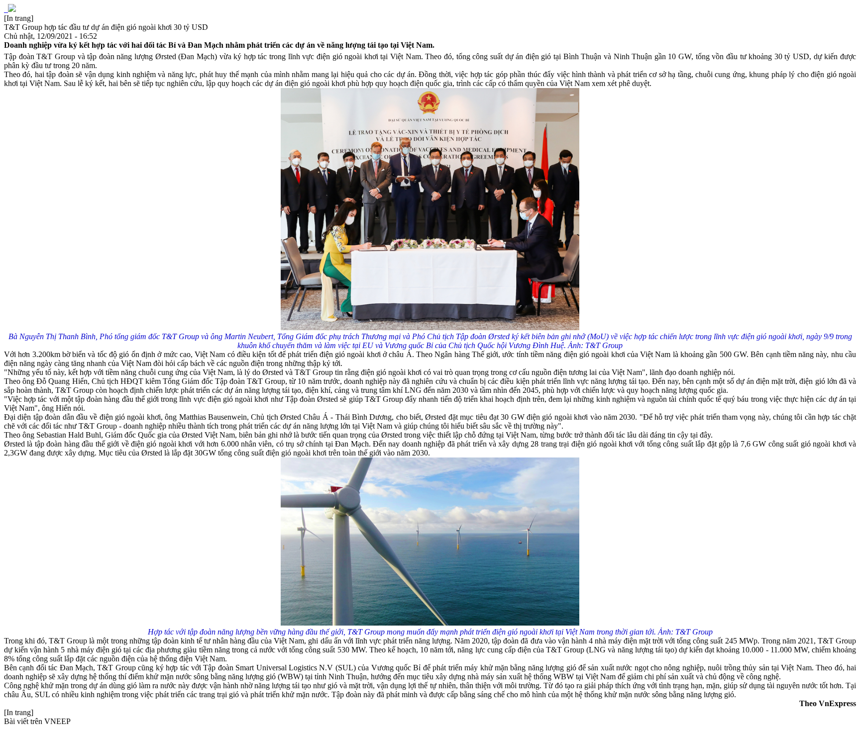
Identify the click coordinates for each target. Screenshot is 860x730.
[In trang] (18, 18)
